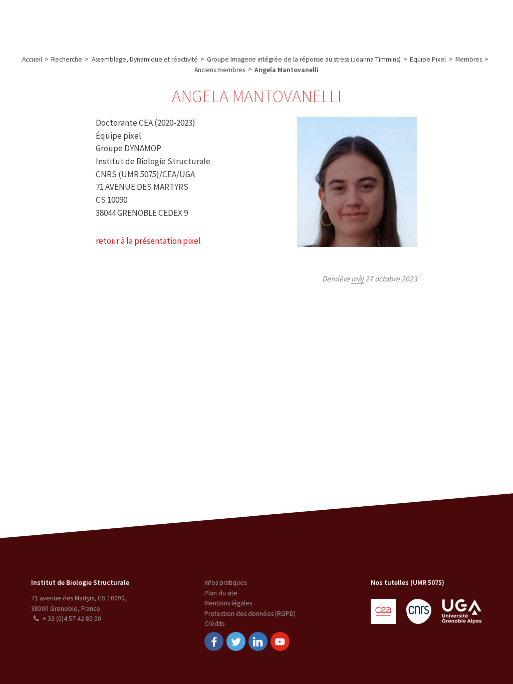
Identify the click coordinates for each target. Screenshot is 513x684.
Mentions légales (228, 603)
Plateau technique (184, 22)
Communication (251, 22)
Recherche (127, 22)
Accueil (32, 59)
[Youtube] (280, 641)
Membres (468, 59)
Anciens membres (219, 70)
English (456, 22)
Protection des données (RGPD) (250, 613)
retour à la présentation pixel (148, 240)
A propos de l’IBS (72, 22)
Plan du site (220, 593)
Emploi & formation (322, 22)
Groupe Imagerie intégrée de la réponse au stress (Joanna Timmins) (304, 59)
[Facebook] (213, 641)
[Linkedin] (258, 641)
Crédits (214, 623)
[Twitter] (235, 641)
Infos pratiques (225, 582)
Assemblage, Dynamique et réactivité (145, 59)
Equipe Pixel (428, 59)
